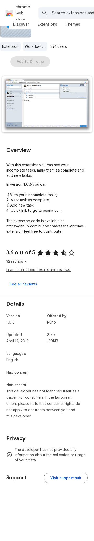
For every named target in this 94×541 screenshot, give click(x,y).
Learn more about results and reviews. (38, 269)
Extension (10, 46)
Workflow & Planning (36, 46)
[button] (47, 105)
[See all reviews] (23, 284)
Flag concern (17, 372)
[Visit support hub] (66, 478)
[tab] (21, 24)
